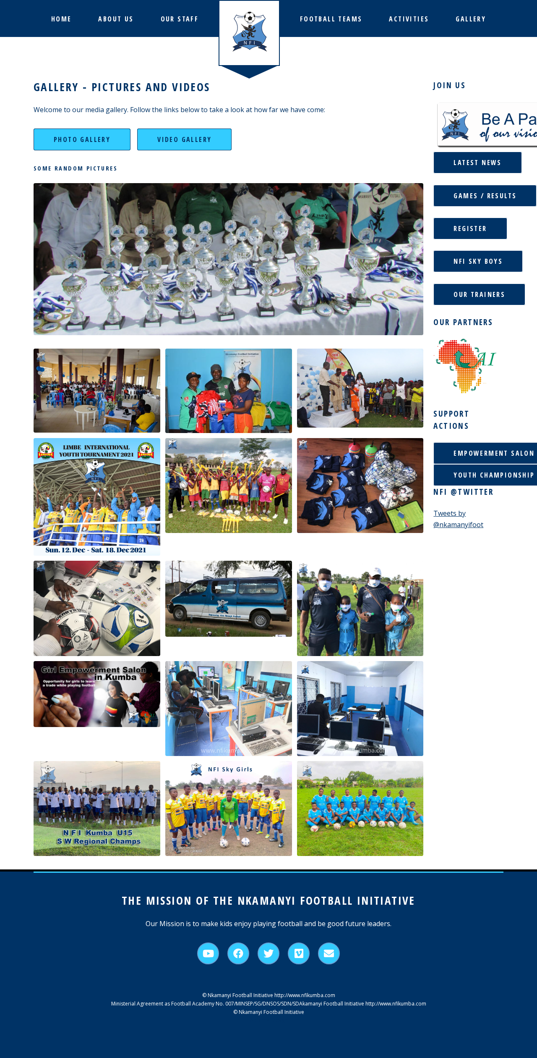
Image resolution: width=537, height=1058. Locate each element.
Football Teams (331, 19)
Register (470, 228)
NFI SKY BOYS (478, 261)
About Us (115, 19)
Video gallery (184, 139)
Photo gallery (82, 139)
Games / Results (485, 195)
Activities (409, 19)
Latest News (477, 162)
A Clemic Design (269, 1020)
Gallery (471, 19)
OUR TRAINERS (479, 294)
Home (61, 19)
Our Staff (180, 19)
